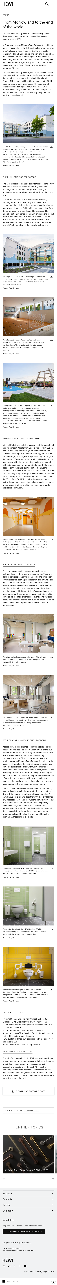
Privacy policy (36, 1272)
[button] (5, 1178)
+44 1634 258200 (26, 1250)
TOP (52, 1272)
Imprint (46, 1272)
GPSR (26, 1272)
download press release (30, 1091)
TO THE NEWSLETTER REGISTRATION (23, 1231)
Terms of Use (31, 1110)
